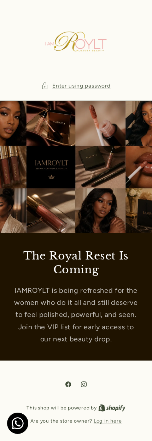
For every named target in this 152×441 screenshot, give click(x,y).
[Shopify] (111, 407)
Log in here (108, 421)
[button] (75, 86)
